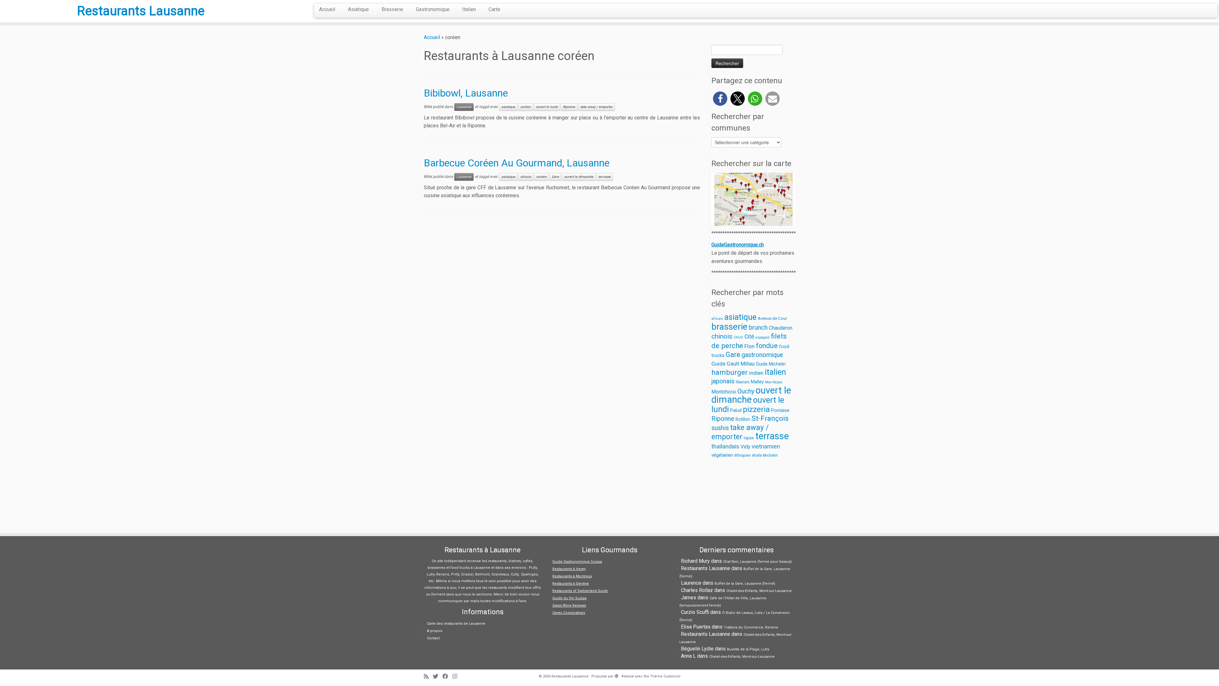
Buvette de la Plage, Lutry (748, 649)
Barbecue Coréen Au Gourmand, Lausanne (517, 163)
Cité (749, 336)
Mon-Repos (773, 382)
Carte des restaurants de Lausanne (456, 624)
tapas (749, 438)
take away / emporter (596, 107)
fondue (767, 346)
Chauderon (780, 328)
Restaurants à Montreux (572, 576)
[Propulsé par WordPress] (616, 675)
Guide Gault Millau (733, 363)
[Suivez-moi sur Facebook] (447, 676)
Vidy (745, 447)
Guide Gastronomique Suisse (577, 562)
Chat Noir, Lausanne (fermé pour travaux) (757, 562)
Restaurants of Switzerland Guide (580, 591)
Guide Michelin (771, 364)
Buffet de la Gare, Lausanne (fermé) (745, 584)
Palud (736, 410)
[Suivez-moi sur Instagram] (456, 676)
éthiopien (742, 455)
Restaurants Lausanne (140, 10)
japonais (723, 381)
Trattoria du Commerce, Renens (751, 627)
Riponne (569, 107)
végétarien (722, 455)
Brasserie (392, 9)
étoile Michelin (765, 455)
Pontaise (780, 410)
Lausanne (463, 107)
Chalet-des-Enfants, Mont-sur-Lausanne (759, 591)
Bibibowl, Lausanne (466, 93)
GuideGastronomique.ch (737, 245)
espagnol (762, 337)
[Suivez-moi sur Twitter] (438, 676)
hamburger (729, 372)
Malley (757, 381)
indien (756, 373)
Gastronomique (433, 9)
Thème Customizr (665, 676)
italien (775, 372)
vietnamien (766, 446)
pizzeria (756, 409)
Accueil (327, 9)
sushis (720, 428)
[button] (720, 98)
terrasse (604, 177)
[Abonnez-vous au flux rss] (428, 676)
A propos (434, 631)
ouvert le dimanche (578, 177)
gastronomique (762, 355)
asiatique (508, 107)
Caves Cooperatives (568, 613)
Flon (749, 346)
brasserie (729, 326)
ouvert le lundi (547, 107)
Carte (494, 9)
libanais (742, 382)
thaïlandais (725, 446)
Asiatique (358, 9)
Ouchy (745, 391)
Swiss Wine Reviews (569, 605)
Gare (555, 177)
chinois (525, 177)
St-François (770, 418)
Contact (433, 638)
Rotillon (743, 419)
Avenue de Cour (772, 318)
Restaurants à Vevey (569, 569)
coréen (525, 107)
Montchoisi (723, 392)
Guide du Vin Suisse (569, 598)
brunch (758, 327)
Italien (469, 9)
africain (717, 319)
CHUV (738, 337)
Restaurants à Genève (570, 584)
